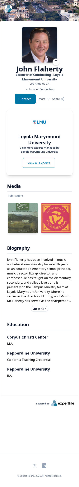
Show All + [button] (39, 308)
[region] (39, 84)
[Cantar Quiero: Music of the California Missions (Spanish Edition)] (23, 218)
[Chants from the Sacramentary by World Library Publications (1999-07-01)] (56, 218)
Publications (16, 195)
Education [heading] (18, 324)
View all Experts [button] (38, 163)
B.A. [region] (9, 376)
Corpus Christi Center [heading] (27, 337)
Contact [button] (25, 99)
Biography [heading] (18, 248)
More (42, 99)
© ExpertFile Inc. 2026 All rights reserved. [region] (39, 475)
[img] (39, 122)
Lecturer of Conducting (39, 77)
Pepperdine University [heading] (28, 353)
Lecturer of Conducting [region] (39, 89)
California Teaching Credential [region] (29, 360)
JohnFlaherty (39, 69)
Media (14, 186)
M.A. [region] (10, 344)
